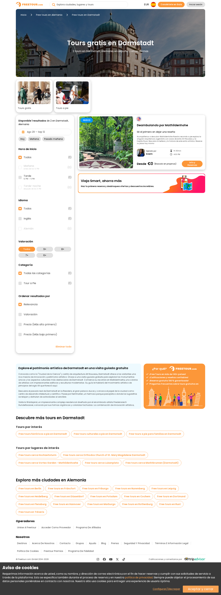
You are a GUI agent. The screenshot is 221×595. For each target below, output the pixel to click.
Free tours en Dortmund (171, 496)
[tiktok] (124, 559)
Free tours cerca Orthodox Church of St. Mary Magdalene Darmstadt (104, 455)
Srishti (149, 154)
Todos (26, 249)
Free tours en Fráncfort (62, 488)
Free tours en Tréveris (31, 512)
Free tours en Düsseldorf (69, 496)
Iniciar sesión (195, 4)
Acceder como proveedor (56, 527)
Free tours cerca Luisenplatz (102, 462)
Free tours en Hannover (67, 504)
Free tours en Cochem (137, 496)
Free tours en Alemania (49, 14)
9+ (44, 249)
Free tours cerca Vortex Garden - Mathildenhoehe (48, 462)
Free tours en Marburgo (102, 504)
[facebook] (104, 559)
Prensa (115, 543)
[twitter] (117, 559)
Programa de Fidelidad (81, 551)
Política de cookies (28, 551)
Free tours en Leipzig (164, 488)
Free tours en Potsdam (103, 496)
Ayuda (92, 543)
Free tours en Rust (170, 504)
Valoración (30, 314)
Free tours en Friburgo (95, 488)
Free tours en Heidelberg (33, 496)
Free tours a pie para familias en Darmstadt (155, 434)
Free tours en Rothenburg (137, 504)
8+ (62, 249)
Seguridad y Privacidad (137, 543)
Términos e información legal (171, 543)
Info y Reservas (192, 163)
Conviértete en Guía (171, 4)
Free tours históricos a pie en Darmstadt (43, 434)
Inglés (48, 218)
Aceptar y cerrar (200, 589)
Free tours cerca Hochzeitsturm (37, 455)
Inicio (24, 14)
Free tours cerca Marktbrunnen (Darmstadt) (152, 462)
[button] (34, 96)
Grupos (80, 543)
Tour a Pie (48, 283)
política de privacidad (139, 577)
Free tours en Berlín (30, 488)
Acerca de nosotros (43, 543)
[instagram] (98, 559)
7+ (26, 255)
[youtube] (111, 559)
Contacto (65, 543)
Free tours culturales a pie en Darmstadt (98, 434)
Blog (103, 543)
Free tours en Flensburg (32, 504)
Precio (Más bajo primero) (40, 334)
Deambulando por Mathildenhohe (162, 125)
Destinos (22, 543)
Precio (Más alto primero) (40, 324)
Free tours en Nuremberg (130, 488)
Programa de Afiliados (88, 527)
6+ (44, 255)
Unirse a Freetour (26, 527)
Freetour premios (53, 551)
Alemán (48, 228)
